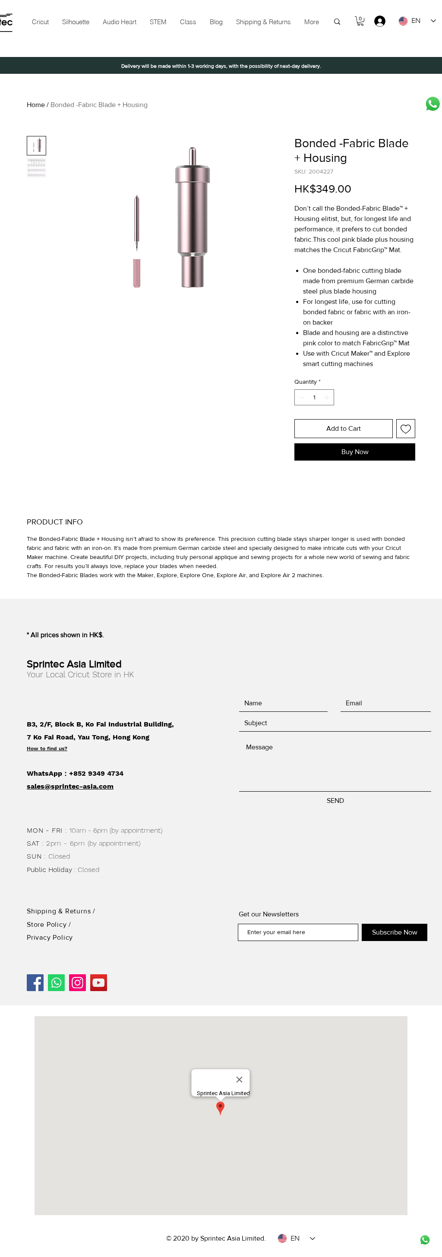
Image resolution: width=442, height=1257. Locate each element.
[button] (158, 22)
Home (36, 104)
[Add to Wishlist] (405, 428)
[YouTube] (98, 982)
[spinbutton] (314, 397)
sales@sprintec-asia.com (70, 786)
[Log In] (375, 21)
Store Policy (48, 924)
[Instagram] (77, 982)
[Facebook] (35, 982)
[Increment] (327, 397)
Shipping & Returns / (61, 911)
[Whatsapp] (432, 103)
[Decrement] (301, 397)
